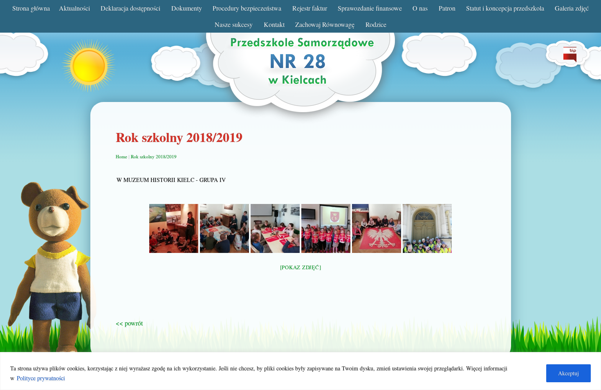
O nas (420, 8)
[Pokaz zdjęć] (300, 267)
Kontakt (274, 24)
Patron (447, 8)
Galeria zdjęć (572, 8)
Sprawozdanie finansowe (370, 8)
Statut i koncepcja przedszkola (505, 8)
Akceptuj (568, 373)
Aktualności (74, 8)
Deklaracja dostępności (130, 8)
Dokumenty (186, 8)
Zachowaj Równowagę (324, 24)
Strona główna (31, 8)
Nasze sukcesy (234, 24)
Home (121, 156)
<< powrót (129, 323)
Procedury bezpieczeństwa (247, 8)
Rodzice (376, 24)
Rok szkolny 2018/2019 (154, 156)
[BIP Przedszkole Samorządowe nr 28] (569, 59)
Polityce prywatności (41, 378)
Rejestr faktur (309, 8)
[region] (300, 371)
